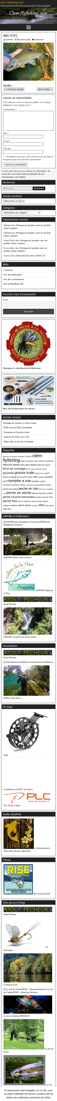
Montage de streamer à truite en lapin (19, 423)
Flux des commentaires (13, 279)
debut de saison (11, 464)
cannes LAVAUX (25, 456)
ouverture (7, 485)
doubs (33, 464)
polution (14, 505)
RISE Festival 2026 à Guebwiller (17, 427)
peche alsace (45, 485)
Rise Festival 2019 (41, 894)
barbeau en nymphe (10, 456)
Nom (6, 133)
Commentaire (9, 109)
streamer (35, 505)
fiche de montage (14, 468)
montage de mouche (18, 477)
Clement (9, 39)
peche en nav (28, 488)
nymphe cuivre (38, 481)
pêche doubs (24, 505)
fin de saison (30, 469)
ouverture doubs (18, 485)
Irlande (37, 473)
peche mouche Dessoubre (19, 496)
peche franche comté (42, 493)
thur (42, 505)
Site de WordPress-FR (13, 284)
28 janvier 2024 (23, 39)
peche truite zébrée (40, 501)
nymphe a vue (19, 481)
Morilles (30, 477)
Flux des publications (12, 275)
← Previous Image (13, 89)
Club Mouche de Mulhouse (41, 662)
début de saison (43, 465)
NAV (35, 477)
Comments (39, 39)
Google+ (7, 85)
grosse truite (24, 473)
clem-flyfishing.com (12, 2)
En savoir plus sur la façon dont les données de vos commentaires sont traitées (26, 174)
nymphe (41, 477)
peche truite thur (24, 501)
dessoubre (25, 465)
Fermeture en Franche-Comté (16, 432)
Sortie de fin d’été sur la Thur (16, 437)
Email (5, 299)
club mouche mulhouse (44, 461)
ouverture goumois (33, 485)
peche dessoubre (10, 489)
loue (41, 473)
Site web (7, 148)
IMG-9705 (10, 36)
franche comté (41, 469)
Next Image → (45, 89)
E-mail (6, 141)
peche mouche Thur (44, 497)
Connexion (8, 270)
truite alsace (49, 505)
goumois (8, 472)
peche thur (10, 501)
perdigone (6, 505)
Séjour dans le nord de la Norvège (18, 441)
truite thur (7, 509)
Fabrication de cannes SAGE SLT (30, 256)
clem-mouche (27, 461)
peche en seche (18, 493)
